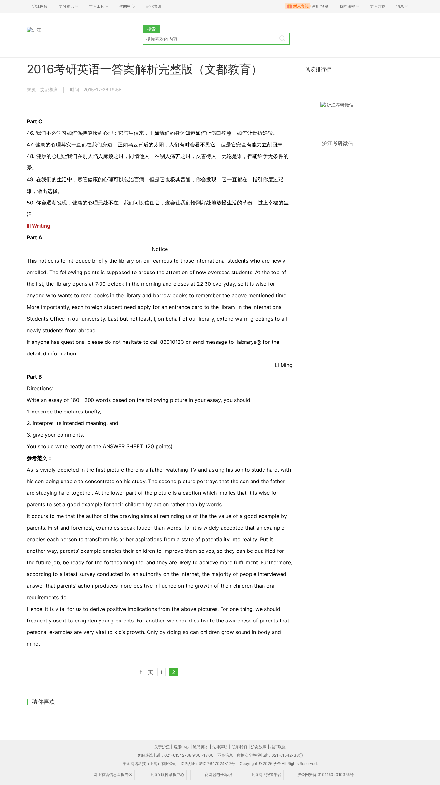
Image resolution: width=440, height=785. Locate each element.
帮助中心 (127, 6)
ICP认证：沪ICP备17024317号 (208, 763)
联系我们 (239, 746)
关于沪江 (162, 746)
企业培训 (153, 6)
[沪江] (85, 30)
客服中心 (181, 746)
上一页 (145, 672)
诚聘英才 (200, 746)
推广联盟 (278, 746)
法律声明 (220, 746)
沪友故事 (258, 746)
